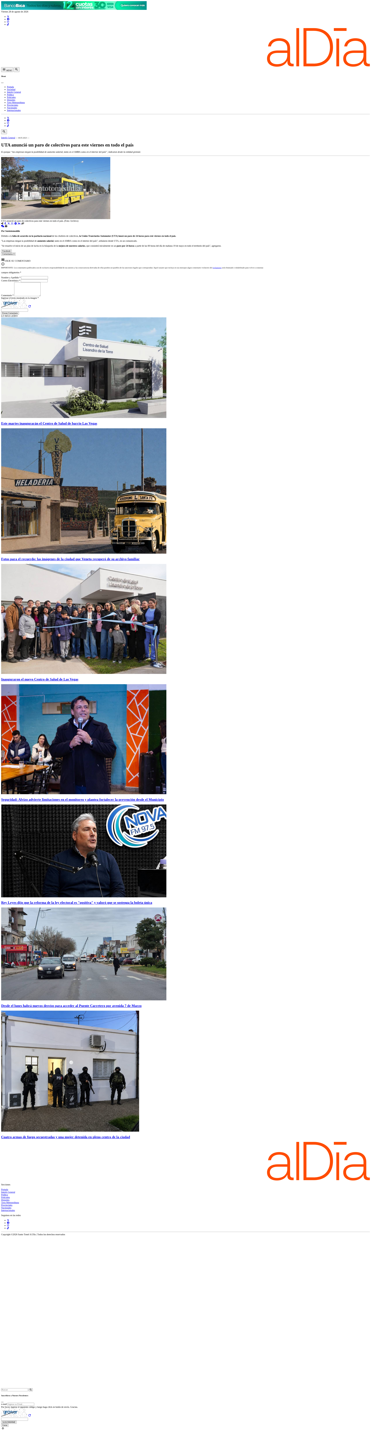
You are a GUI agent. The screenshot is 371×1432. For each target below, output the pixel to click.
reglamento (217, 268)
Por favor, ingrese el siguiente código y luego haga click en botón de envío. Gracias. (39, 1407)
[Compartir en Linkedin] (19, 223)
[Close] (2, 82)
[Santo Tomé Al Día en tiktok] (8, 24)
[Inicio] (185, 66)
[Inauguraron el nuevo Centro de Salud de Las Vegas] (83, 673)
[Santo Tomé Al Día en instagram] (8, 22)
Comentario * (7, 295)
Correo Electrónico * (11, 280)
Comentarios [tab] (8, 254)
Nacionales (12, 107)
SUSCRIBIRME (9, 1422)
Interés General (14, 92)
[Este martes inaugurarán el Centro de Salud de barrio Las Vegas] (83, 417)
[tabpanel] (185, 257)
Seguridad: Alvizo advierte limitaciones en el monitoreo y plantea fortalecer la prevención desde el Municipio (82, 799)
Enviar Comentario (10, 313)
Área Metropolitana (16, 102)
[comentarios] (3, 226)
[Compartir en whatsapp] (12, 223)
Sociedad (11, 89)
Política (10, 94)
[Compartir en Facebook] (5, 223)
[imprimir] (6, 226)
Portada (10, 87)
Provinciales (12, 105)
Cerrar (4, 1425)
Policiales (11, 97)
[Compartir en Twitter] (9, 223)
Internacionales (14, 110)
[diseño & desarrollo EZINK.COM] (185, 1387)
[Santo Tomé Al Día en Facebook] (8, 19)
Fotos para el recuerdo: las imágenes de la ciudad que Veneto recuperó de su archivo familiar (70, 559)
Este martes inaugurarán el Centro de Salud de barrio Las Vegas (49, 423)
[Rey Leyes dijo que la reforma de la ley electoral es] (83, 896)
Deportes (11, 100)
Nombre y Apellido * (11, 277)
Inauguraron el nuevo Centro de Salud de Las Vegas (39, 679)
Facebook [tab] (6, 251)
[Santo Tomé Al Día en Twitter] (8, 16)
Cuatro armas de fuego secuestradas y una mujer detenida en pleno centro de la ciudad (65, 1137)
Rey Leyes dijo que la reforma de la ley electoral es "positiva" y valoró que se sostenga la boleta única (76, 902)
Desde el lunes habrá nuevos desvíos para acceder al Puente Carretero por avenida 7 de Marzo (71, 1006)
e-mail (4, 1404)
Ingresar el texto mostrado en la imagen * (20, 298)
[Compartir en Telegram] (16, 223)
